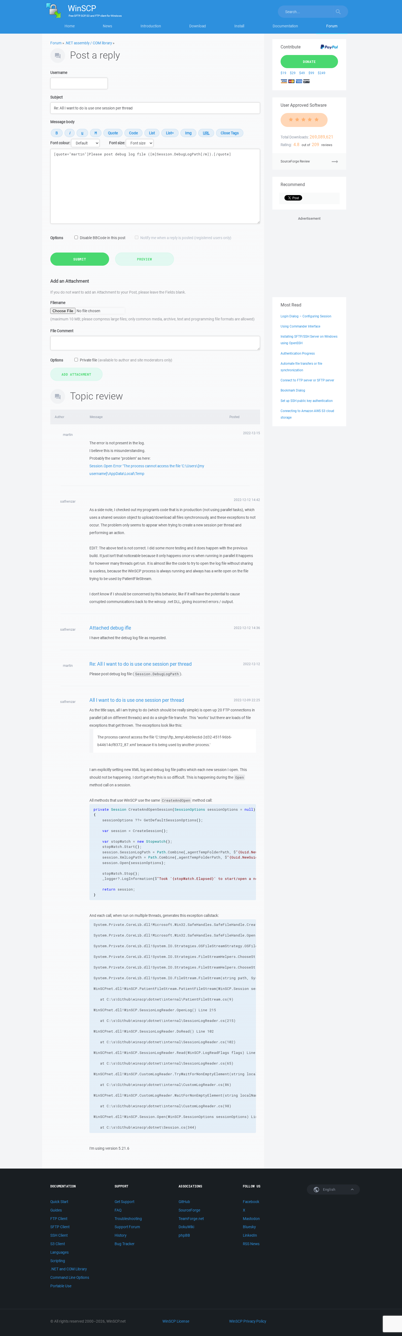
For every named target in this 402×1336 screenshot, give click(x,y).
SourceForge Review (295, 161)
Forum (331, 26)
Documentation (285, 26)
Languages (59, 1252)
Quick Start (59, 1201)
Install (239, 26)
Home (70, 26)
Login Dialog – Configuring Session (306, 316)
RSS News (251, 1243)
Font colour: (60, 142)
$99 (311, 73)
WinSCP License (175, 1321)
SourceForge (189, 1210)
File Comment (61, 330)
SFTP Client (59, 1226)
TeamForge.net (191, 1218)
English (329, 1189)
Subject (56, 97)
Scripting (57, 1260)
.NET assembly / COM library (88, 42)
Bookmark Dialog (293, 390)
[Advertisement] (309, 256)
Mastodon (251, 1218)
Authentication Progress (298, 353)
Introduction (151, 26)
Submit (79, 259)
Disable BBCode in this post (102, 237)
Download (197, 26)
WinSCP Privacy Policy (247, 1321)
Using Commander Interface (300, 326)
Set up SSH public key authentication (307, 401)
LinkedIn (250, 1235)
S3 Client (57, 1243)
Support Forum (127, 1226)
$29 (293, 73)
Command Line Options (69, 1277)
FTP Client (58, 1218)
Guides (56, 1210)
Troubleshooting (128, 1218)
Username (58, 72)
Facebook (251, 1201)
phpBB (184, 1235)
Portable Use (60, 1285)
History (120, 1235)
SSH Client (59, 1235)
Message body (62, 121)
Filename (57, 302)
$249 (321, 73)
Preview (144, 259)
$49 (302, 73)
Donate (309, 61)
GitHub (184, 1201)
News (107, 26)
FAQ (118, 1210)
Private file (126, 360)
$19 (283, 73)
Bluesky (249, 1226)
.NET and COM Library (68, 1269)
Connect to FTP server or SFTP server (307, 380)
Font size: (117, 142)
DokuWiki (186, 1226)
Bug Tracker (125, 1243)
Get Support (124, 1201)
